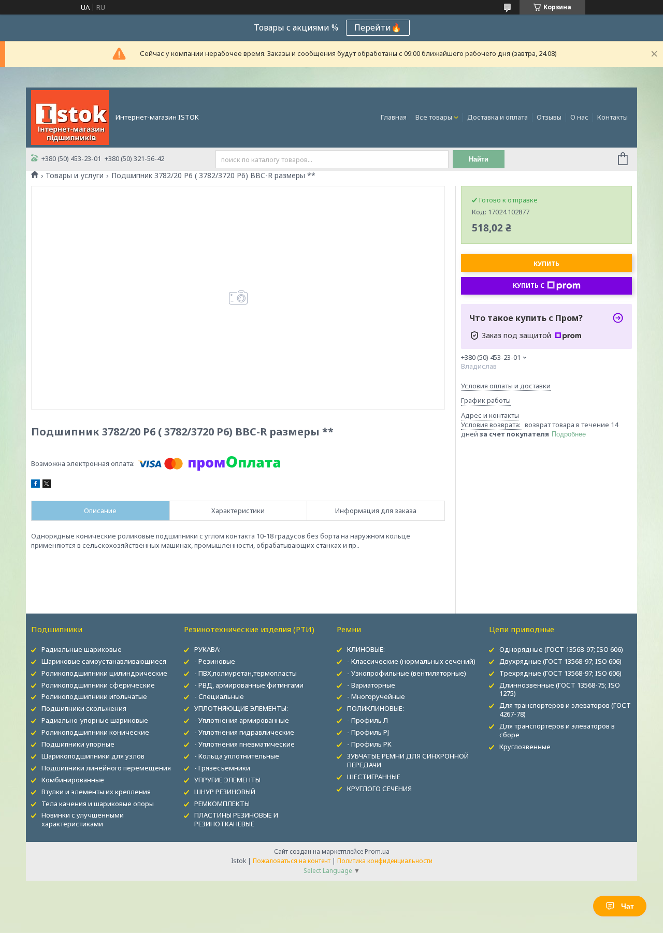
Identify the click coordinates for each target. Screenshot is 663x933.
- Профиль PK (369, 744)
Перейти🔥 (377, 27)
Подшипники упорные (77, 744)
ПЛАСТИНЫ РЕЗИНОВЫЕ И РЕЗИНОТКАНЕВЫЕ (236, 819)
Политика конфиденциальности (385, 860)
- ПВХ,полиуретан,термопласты (245, 673)
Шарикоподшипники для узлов (93, 756)
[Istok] (70, 116)
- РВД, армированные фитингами (249, 685)
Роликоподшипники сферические (98, 685)
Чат (627, 906)
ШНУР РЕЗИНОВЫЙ (224, 791)
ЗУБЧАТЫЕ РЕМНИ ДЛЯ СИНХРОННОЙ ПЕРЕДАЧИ (408, 760)
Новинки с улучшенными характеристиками (82, 819)
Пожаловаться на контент (291, 860)
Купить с (528, 285)
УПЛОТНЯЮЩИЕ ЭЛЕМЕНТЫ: (241, 708)
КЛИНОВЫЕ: (366, 649)
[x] (46, 485)
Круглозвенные (525, 746)
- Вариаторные (371, 685)
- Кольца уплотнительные (236, 756)
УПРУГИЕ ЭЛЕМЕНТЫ (227, 779)
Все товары (433, 117)
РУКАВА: (207, 649)
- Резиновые (214, 661)
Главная (394, 117)
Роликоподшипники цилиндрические (104, 673)
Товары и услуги (75, 175)
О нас (579, 117)
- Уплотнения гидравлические (244, 732)
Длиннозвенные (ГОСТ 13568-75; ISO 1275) (559, 689)
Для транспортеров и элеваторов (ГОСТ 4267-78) (565, 710)
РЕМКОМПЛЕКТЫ (222, 803)
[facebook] (35, 485)
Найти (478, 159)
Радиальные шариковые (81, 649)
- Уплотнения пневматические (244, 744)
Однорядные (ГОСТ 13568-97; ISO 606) (561, 649)
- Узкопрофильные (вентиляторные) (406, 673)
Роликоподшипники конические (95, 732)
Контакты (612, 117)
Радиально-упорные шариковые (94, 720)
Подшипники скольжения (83, 708)
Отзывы (549, 117)
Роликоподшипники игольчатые (94, 696)
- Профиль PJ (368, 732)
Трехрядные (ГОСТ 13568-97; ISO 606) (560, 673)
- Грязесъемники (222, 767)
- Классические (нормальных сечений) (411, 661)
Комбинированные (72, 779)
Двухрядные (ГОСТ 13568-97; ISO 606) (560, 661)
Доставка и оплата (497, 117)
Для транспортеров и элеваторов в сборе (557, 730)
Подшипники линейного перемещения (106, 767)
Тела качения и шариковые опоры (97, 803)
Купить (546, 263)
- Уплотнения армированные (241, 720)
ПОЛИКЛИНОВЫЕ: (375, 708)
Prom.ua (377, 851)
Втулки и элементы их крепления (96, 791)
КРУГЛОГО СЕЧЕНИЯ (379, 788)
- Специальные (219, 696)
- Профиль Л (367, 720)
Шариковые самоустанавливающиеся (103, 661)
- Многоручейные (376, 696)
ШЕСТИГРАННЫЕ (373, 776)
